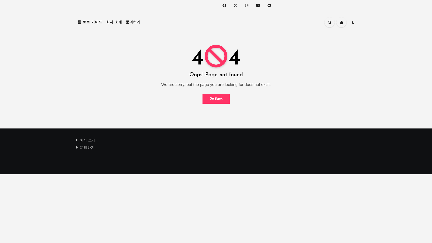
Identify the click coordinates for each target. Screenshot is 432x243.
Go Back (216, 99)
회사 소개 (114, 22)
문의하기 (133, 22)
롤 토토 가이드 (90, 22)
